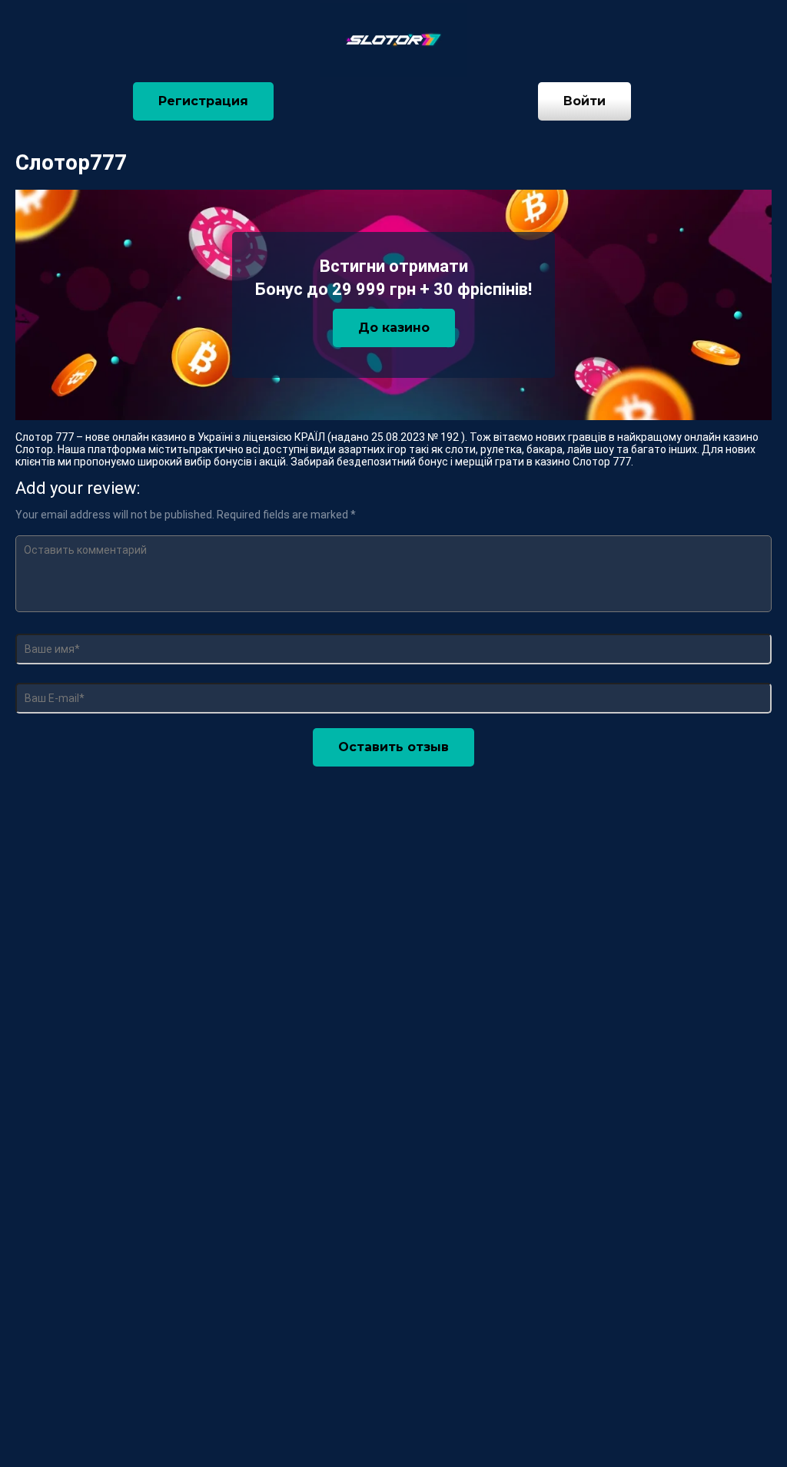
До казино (394, 327)
